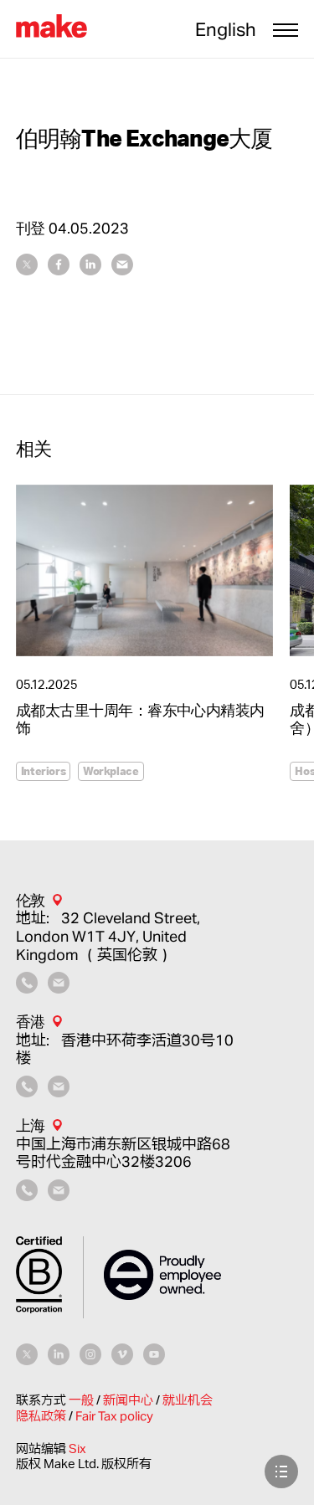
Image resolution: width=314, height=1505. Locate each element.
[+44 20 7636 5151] (27, 987)
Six (77, 1448)
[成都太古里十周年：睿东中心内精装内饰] (145, 570)
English (225, 29)
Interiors (43, 771)
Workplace (111, 771)
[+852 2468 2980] (27, 1091)
